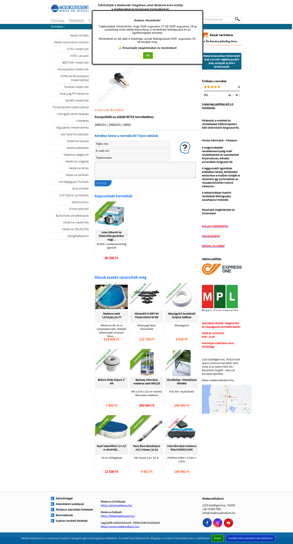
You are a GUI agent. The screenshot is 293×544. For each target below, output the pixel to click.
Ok (148, 55)
